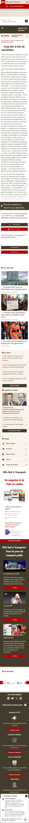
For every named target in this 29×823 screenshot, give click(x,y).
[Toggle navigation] (27, 2)
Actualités (3, 20)
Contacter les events (14, 774)
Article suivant (14, 252)
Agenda (8, 459)
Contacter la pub (14, 730)
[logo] (14, 683)
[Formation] (26, 449)
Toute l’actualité (14, 385)
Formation (9, 449)
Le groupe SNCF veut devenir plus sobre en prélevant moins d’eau (13, 315)
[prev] (1, 682)
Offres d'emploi (10, 443)
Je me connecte (16, 224)
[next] (27, 682)
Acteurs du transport (12, 464)
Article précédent (14, 247)
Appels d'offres (10, 454)
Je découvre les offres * (15, 229)
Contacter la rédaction (14, 752)
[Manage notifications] (25, 819)
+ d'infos (14, 588)
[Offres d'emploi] (26, 444)
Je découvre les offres (14, 540)
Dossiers (9, 20)
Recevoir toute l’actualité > (17, 6)
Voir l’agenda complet (14, 430)
